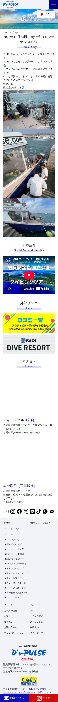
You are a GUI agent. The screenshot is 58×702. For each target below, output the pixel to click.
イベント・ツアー (12, 529)
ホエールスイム (13, 578)
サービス (8, 605)
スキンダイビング (15, 568)
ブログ (33, 610)
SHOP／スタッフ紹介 (40, 523)
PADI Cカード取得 (15, 554)
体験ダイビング (13, 544)
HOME (7, 523)
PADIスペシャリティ (16, 564)
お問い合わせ (17, 698)
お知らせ (8, 616)
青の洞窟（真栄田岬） (17, 592)
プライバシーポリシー (15, 633)
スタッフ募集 (36, 622)
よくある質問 (36, 616)
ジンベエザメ (12, 597)
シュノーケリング (15, 549)
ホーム (6, 32)
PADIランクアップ (15, 559)
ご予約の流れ (10, 610)
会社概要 (8, 622)
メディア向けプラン (16, 588)
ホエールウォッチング (17, 573)
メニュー (8, 534)
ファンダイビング (15, 539)
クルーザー (35, 605)
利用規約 (34, 627)
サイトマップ (36, 633)
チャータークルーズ (16, 583)
